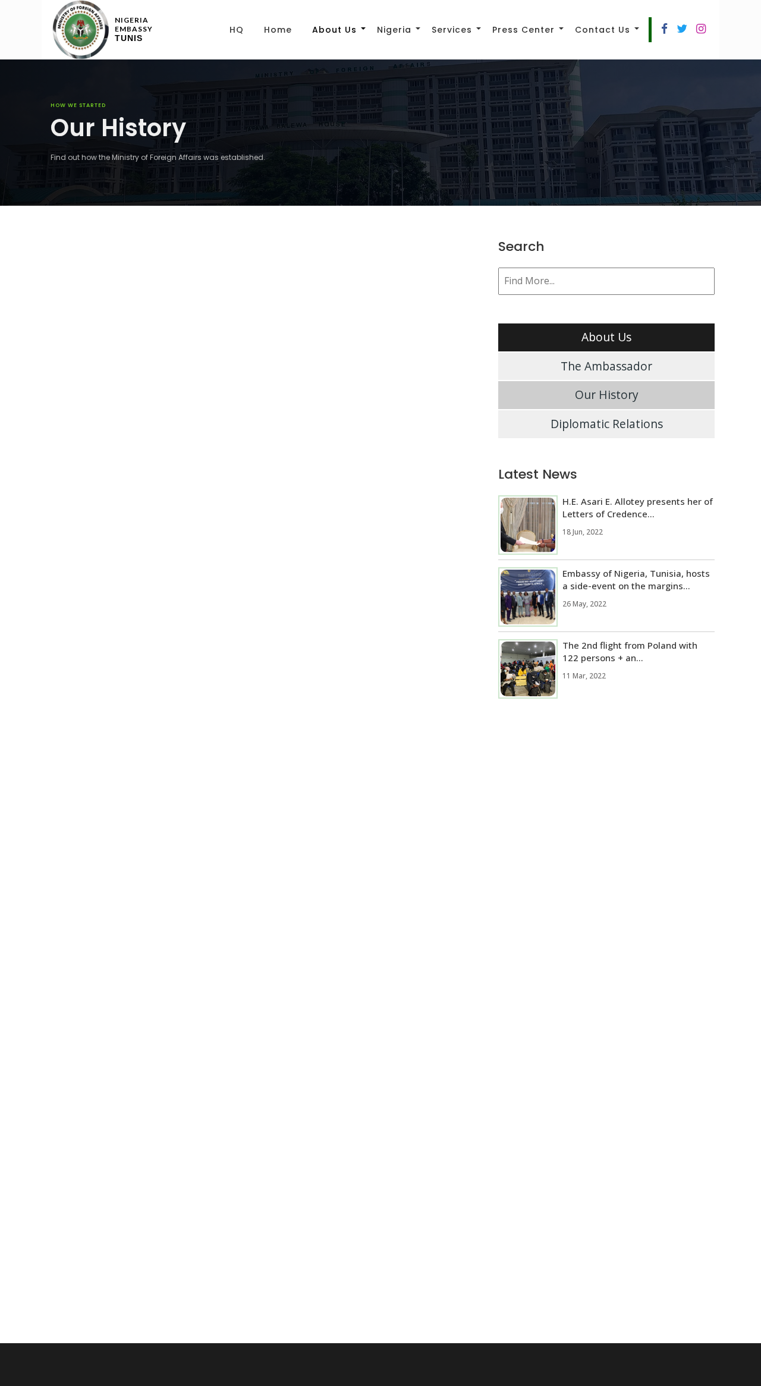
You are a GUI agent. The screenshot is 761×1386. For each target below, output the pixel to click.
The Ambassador (606, 366)
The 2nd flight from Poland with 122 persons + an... (629, 651)
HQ (236, 30)
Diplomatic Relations (607, 424)
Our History (607, 394)
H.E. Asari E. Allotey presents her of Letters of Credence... (637, 507)
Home (278, 30)
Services (452, 30)
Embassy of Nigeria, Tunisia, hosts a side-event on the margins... (636, 579)
